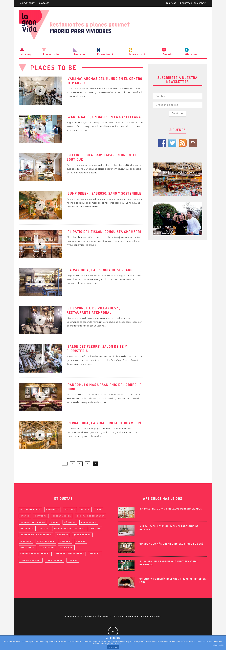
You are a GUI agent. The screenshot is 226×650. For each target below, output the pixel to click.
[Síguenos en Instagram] (193, 143)
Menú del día (45, 541)
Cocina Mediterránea (90, 516)
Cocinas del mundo (33, 522)
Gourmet (80, 54)
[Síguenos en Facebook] (162, 143)
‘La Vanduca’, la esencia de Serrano (100, 270)
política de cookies (204, 641)
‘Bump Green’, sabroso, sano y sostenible (104, 193)
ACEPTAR (113, 647)
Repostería (28, 547)
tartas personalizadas (35, 554)
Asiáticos (52, 509)
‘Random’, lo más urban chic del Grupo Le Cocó (171, 543)
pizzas (80, 541)
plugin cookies (218, 645)
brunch (85, 509)
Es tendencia (106, 54)
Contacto (44, 3)
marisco (26, 541)
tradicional (54, 560)
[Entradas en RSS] (183, 143)
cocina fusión (62, 516)
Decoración (88, 522)
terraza (95, 554)
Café (98, 509)
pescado (65, 541)
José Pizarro (82, 535)
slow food (47, 547)
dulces (44, 528)
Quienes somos (27, 3)
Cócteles (69, 522)
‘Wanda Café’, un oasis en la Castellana (104, 117)
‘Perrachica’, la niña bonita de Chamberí (104, 423)
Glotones (191, 54)
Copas (54, 522)
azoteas (70, 509)
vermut (72, 560)
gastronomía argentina (36, 535)
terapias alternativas (70, 554)
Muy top (26, 54)
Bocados (168, 54)
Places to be (51, 54)
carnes (25, 516)
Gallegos (94, 528)
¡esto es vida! (138, 54)
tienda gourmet (31, 560)
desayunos (27, 528)
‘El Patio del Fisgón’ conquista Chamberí (104, 232)
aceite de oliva (30, 509)
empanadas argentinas (68, 528)
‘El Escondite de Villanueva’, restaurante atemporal (93, 310)
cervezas (41, 516)
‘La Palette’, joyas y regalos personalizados (170, 508)
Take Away (66, 547)
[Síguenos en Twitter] (172, 143)
